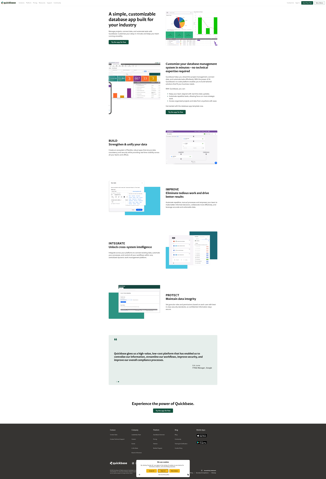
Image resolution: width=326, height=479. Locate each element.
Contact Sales (113, 434)
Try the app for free (118, 42)
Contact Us (290, 3)
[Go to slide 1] (116, 381)
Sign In (297, 3)
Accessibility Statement (210, 470)
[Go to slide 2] (118, 381)
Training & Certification (181, 443)
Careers (134, 439)
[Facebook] (133, 463)
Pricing (35, 3)
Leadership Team (136, 434)
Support (49, 3)
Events (133, 443)
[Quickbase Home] (118, 463)
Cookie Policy (178, 448)
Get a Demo (319, 3)
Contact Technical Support (117, 439)
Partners (155, 443)
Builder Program (157, 448)
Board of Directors (137, 452)
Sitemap (213, 473)
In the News (135, 448)
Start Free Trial (307, 3)
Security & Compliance (202, 473)
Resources (42, 3)
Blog (176, 434)
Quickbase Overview (159, 434)
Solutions (21, 3)
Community (57, 3)
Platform (28, 3)
